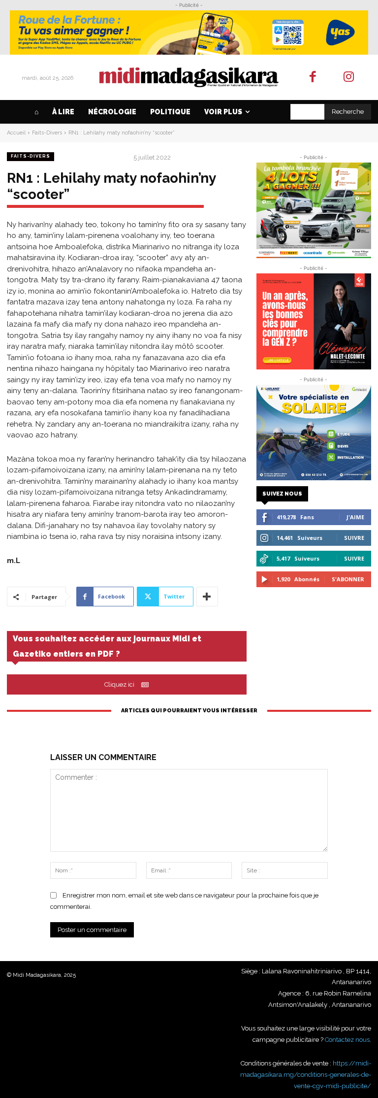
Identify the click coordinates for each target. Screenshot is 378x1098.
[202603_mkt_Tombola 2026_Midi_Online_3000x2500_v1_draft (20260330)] (313, 210)
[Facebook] (313, 77)
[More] (207, 596)
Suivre (354, 537)
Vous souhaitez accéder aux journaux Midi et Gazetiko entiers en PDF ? (107, 646)
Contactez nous (347, 1039)
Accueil (16, 133)
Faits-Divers (47, 133)
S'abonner (348, 579)
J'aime (355, 517)
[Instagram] (348, 77)
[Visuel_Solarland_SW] (313, 432)
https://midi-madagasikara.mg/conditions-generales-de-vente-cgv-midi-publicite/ (305, 1074)
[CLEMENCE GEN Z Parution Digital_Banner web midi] (313, 321)
